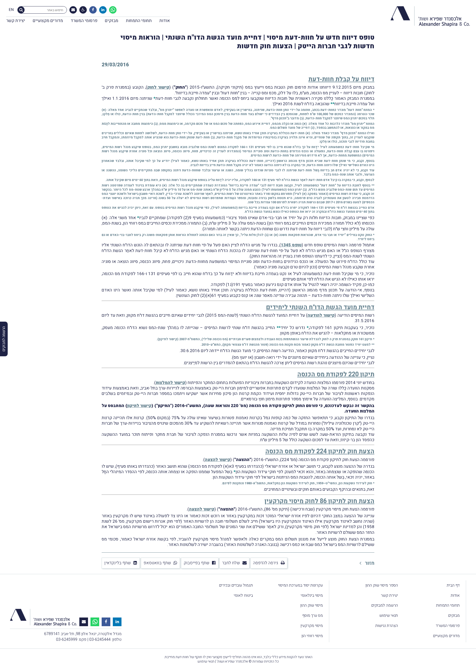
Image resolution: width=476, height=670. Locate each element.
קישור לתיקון (168, 339)
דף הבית (453, 585)
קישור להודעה (321, 315)
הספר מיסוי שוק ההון (381, 585)
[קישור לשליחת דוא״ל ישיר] (73, 10)
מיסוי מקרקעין (311, 626)
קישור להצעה (217, 460)
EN (11, 9)
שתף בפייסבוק (196, 563)
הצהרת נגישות (386, 626)
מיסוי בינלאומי (312, 595)
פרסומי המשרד (84, 21)
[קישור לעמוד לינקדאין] (102, 10)
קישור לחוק (158, 87)
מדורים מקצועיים (48, 21)
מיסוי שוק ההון (311, 605)
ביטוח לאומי (243, 595)
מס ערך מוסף (312, 615)
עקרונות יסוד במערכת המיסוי (300, 585)
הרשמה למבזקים (384, 605)
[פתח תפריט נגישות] (83, 10)
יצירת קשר (15, 21)
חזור (369, 563)
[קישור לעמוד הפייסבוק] (93, 10)
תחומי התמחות (139, 21)
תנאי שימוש (388, 615)
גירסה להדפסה (265, 563)
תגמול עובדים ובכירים (236, 585)
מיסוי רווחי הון (312, 636)
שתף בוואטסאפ (157, 563)
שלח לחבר (231, 563)
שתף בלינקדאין (117, 563)
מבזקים (111, 21)
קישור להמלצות (170, 383)
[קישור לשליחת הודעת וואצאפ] (112, 10)
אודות (164, 21)
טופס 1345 (291, 245)
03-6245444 (100, 640)
